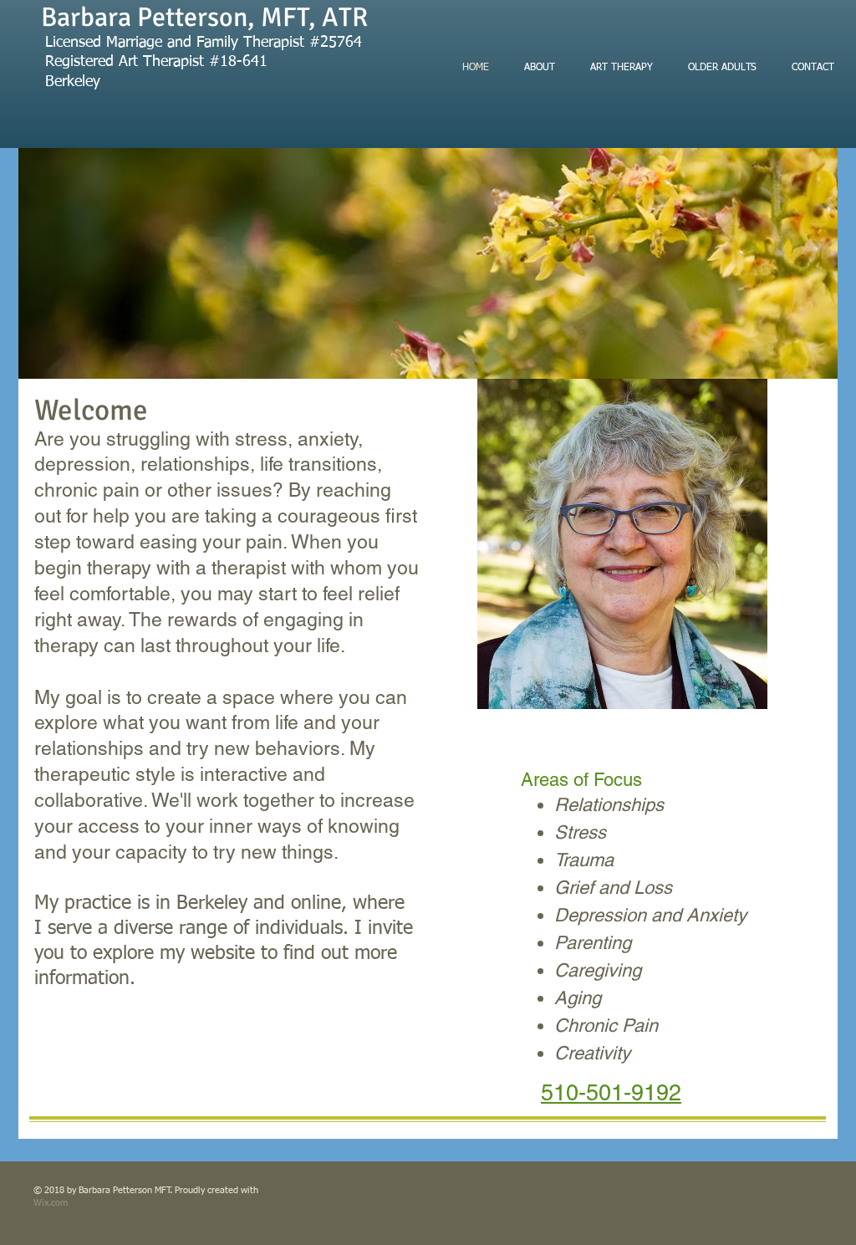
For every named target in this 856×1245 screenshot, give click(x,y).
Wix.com (50, 1202)
